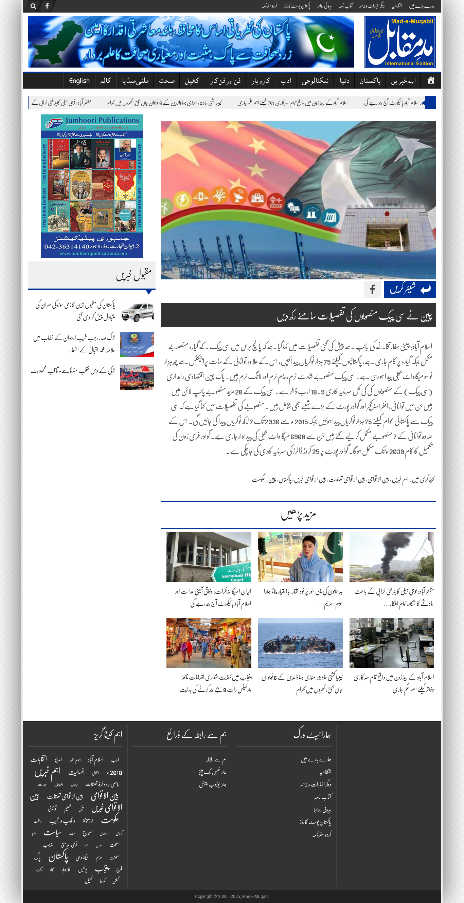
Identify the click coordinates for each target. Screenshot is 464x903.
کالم (106, 81)
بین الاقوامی (378, 479)
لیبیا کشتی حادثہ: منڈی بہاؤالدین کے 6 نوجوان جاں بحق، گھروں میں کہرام (179, 102)
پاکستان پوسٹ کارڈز (297, 6)
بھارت (42, 784)
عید (87, 845)
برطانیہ (74, 784)
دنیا (344, 81)
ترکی (81, 809)
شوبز (34, 833)
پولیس (82, 869)
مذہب (47, 844)
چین (272, 479)
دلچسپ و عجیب (62, 820)
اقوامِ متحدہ (75, 760)
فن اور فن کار (225, 81)
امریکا (58, 760)
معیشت (114, 858)
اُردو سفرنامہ (269, 6)
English (79, 81)
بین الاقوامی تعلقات (346, 479)
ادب (286, 81)
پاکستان (370, 81)
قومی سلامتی (69, 845)
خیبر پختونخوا (88, 821)
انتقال (95, 773)
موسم (99, 858)
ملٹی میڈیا (135, 81)
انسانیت (76, 772)
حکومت (259, 479)
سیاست (52, 832)
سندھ (72, 833)
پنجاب (102, 869)
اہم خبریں (403, 81)
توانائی (52, 809)
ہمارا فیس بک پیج (213, 772)
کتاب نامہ (346, 6)
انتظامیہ (397, 6)
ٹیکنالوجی (315, 81)
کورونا (102, 881)
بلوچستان (58, 784)
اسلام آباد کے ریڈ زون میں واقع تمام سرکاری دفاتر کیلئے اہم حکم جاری (308, 102)
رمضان (104, 833)
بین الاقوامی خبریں (310, 479)
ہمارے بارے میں (421, 6)
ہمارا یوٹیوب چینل (213, 784)
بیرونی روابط (324, 6)
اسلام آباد (95, 759)
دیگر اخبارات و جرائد (372, 6)
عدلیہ (99, 845)
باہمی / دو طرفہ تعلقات (102, 784)
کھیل (192, 81)
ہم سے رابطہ (216, 759)
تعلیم (67, 809)
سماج (87, 832)
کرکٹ (39, 869)
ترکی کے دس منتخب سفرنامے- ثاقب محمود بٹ (73, 370)
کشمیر (116, 881)
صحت (166, 81)
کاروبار (260, 81)
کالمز (52, 869)
